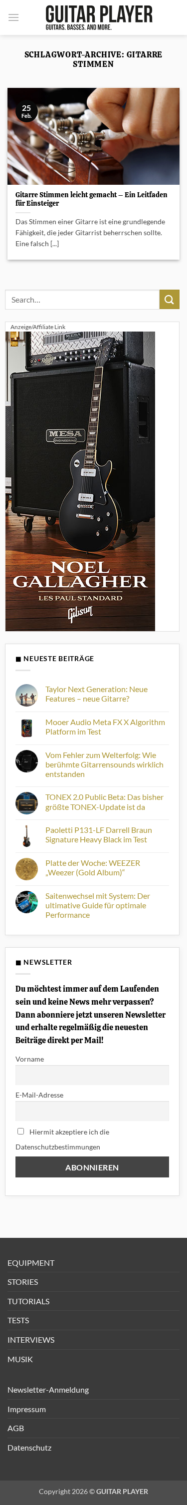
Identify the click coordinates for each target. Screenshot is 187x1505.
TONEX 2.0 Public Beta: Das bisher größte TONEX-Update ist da (104, 801)
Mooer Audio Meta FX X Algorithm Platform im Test (105, 726)
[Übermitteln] (170, 299)
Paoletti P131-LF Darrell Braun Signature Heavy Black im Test (98, 834)
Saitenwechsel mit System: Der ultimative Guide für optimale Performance (97, 905)
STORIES (22, 1281)
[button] (13, 17)
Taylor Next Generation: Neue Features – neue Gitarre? (96, 693)
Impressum (26, 1409)
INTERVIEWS (30, 1339)
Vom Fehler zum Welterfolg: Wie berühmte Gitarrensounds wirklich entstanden (104, 764)
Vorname (29, 1059)
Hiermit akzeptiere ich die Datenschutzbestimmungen (62, 1139)
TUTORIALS (28, 1301)
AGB (15, 1428)
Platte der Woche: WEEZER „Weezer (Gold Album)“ (92, 867)
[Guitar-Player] (99, 17)
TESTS (18, 1320)
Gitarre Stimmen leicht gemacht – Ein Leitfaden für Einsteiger (91, 199)
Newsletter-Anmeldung (48, 1389)
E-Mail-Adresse (39, 1095)
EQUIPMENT (30, 1262)
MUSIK (20, 1359)
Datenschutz (29, 1447)
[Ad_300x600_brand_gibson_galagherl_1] (80, 480)
